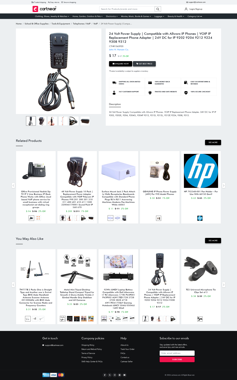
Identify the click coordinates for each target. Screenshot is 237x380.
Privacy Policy (86, 357)
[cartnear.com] (44, 9)
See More (213, 142)
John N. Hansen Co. (119, 49)
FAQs (123, 353)
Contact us (125, 357)
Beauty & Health (175, 16)
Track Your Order (127, 349)
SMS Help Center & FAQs (91, 361)
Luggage (158, 16)
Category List (194, 16)
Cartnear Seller (127, 361)
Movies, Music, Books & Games (135, 16)
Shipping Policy (87, 345)
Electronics (111, 16)
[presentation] (13, 185)
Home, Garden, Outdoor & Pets (87, 16)
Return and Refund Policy (91, 349)
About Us (124, 345)
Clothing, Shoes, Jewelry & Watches (51, 16)
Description (115, 104)
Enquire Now (122, 64)
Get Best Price (145, 64)
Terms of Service (88, 353)
